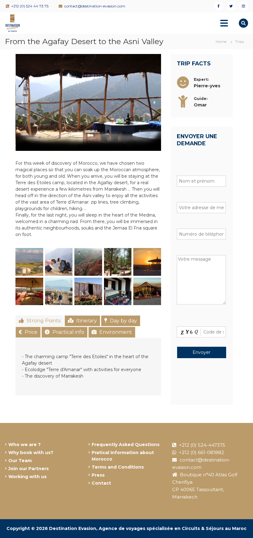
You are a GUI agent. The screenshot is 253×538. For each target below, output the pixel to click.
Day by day (123, 321)
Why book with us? (30, 452)
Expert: (201, 79)
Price (30, 332)
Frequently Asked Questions (126, 444)
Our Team (20, 460)
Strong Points (42, 321)
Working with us (27, 476)
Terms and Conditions (118, 467)
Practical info (67, 332)
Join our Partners (28, 468)
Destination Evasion (72, 528)
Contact (101, 483)
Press (98, 475)
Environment (115, 332)
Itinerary (86, 321)
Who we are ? (24, 444)
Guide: (200, 98)
